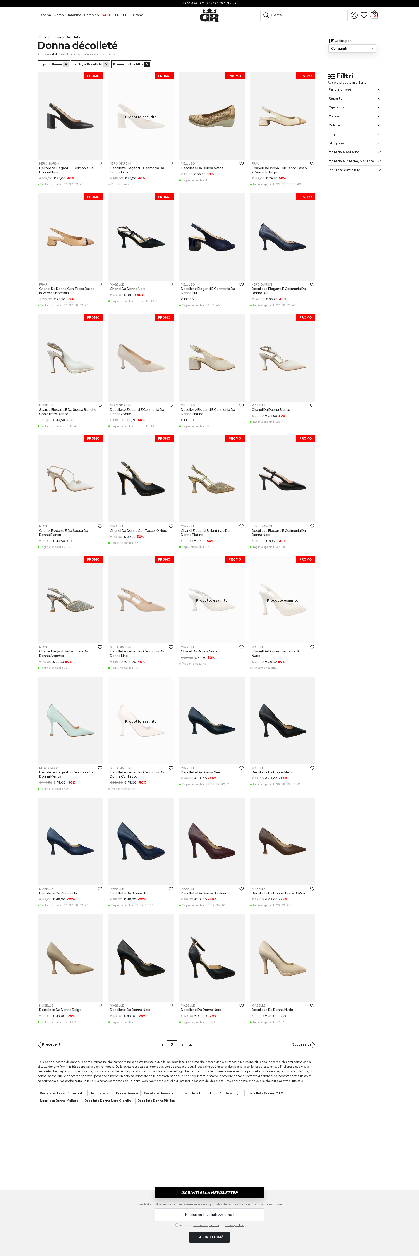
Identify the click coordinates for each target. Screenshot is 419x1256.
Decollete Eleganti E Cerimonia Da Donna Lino (137, 653)
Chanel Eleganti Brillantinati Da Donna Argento (63, 653)
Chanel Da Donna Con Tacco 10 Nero (138, 530)
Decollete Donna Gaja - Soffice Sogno (213, 1093)
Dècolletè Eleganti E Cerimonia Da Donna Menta (66, 774)
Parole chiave (339, 89)
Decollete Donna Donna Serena (114, 1093)
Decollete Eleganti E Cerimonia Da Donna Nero (279, 532)
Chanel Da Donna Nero (128, 288)
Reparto (335, 98)
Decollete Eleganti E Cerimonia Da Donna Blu (208, 290)
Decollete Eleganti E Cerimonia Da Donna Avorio (137, 411)
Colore (334, 125)
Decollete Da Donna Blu (58, 893)
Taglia (333, 134)
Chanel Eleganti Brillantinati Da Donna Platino (205, 532)
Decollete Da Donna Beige (60, 1009)
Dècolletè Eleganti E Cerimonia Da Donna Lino (137, 170)
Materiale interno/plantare (351, 161)
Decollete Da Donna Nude (272, 1009)
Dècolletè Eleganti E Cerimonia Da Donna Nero (66, 170)
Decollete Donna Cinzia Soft (62, 1093)
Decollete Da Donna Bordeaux (205, 893)
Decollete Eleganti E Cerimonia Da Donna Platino (208, 411)
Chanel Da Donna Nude (199, 651)
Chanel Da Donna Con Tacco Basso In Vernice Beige (279, 170)
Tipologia (336, 107)
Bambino (91, 15)
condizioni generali (206, 1225)
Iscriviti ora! (209, 1237)
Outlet (122, 15)
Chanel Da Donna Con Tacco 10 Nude (276, 653)
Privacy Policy (234, 1225)
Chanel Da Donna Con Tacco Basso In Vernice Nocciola (66, 290)
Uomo (59, 15)
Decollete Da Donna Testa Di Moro (279, 893)
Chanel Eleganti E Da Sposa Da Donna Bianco (63, 532)
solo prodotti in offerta (349, 82)
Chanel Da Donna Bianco (271, 409)
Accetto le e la (211, 1225)
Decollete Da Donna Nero (201, 772)
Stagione (336, 143)
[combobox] (352, 48)
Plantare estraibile (344, 170)
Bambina (74, 15)
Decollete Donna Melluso (59, 1101)
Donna (45, 15)
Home (42, 37)
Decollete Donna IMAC (265, 1093)
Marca (333, 116)
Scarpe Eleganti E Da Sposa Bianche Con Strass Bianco (67, 411)
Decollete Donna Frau (160, 1093)
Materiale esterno (343, 152)
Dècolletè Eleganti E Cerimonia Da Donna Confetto (137, 774)
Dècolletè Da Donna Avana (202, 168)
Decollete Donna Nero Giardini (108, 1101)
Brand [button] (138, 15)
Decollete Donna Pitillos (156, 1101)
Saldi (107, 15)
